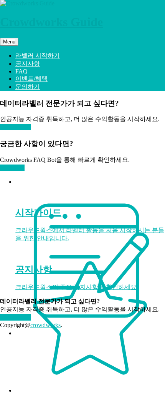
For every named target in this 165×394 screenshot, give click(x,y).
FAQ (21, 71)
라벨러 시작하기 (37, 55)
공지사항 (27, 63)
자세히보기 (15, 127)
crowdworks (45, 325)
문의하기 (27, 86)
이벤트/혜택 (31, 78)
